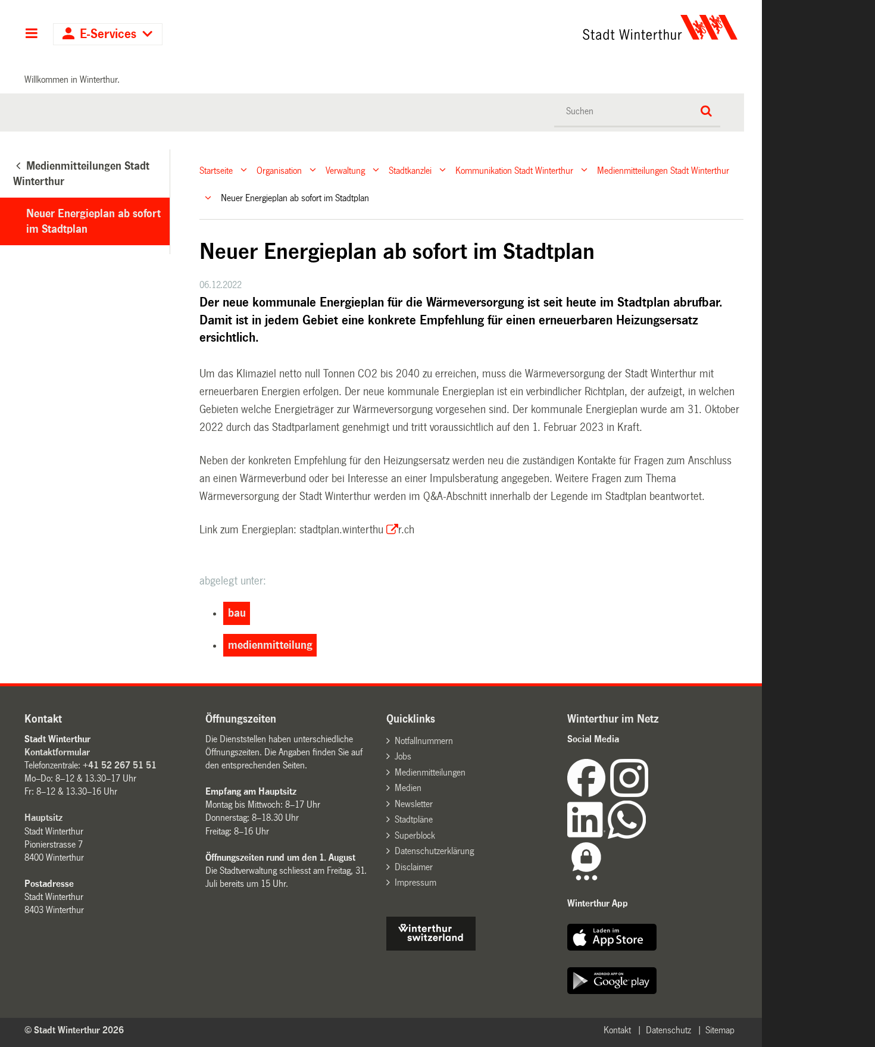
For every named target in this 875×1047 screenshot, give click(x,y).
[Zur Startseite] (549, 27)
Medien (408, 788)
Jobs (403, 756)
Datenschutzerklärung (434, 851)
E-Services (108, 34)
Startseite (216, 170)
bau (237, 613)
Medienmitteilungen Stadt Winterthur (663, 170)
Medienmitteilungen (430, 772)
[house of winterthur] (431, 947)
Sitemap (720, 1030)
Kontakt (617, 1030)
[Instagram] (629, 794)
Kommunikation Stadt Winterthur (514, 170)
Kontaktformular (57, 752)
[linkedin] (587, 835)
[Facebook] (588, 794)
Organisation (279, 170)
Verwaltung (345, 170)
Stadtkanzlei (410, 170)
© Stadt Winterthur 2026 (74, 1030)
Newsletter (414, 804)
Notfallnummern (424, 741)
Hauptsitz (43, 817)
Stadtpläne (414, 819)
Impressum (415, 882)
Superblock (415, 835)
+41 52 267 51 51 (120, 765)
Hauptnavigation (31, 34)
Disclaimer (414, 867)
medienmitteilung (270, 645)
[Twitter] (649, 794)
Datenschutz (668, 1030)
